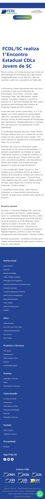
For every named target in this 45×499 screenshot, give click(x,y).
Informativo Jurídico (10, 406)
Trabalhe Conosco (9, 434)
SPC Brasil (7, 351)
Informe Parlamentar (11, 306)
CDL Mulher (7, 338)
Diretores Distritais (10, 288)
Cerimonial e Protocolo (11, 386)
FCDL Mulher (8, 303)
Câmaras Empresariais (11, 331)
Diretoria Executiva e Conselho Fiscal (16, 284)
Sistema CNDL (8, 323)
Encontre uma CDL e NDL (12, 327)
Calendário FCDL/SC (10, 379)
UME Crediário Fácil (10, 358)
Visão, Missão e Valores (11, 277)
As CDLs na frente (9, 399)
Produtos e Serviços (10, 417)
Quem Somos (8, 266)
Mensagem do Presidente (12, 281)
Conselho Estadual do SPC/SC (14, 292)
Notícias (6, 413)
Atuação (6, 269)
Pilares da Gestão (9, 273)
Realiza (6, 310)
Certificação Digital (10, 365)
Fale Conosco (8, 430)
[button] (39, 493)
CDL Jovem (7, 334)
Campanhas (7, 402)
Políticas (6, 447)
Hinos (5, 382)
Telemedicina (8, 354)
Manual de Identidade (11, 410)
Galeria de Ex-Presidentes (12, 295)
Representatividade (10, 299)
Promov (6, 362)
